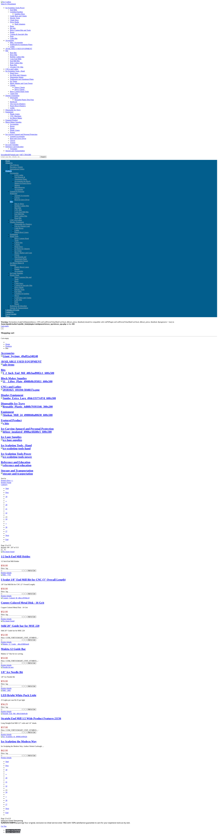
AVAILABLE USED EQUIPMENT (18, 49)
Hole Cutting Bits (16, 63)
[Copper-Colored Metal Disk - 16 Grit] (15, 598)
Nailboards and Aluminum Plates (22, 79)
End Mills (13, 10)
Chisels (12, 85)
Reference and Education (14, 147)
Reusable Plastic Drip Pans (24, 100)
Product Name (6, 483)
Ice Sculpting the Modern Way (19, 741)
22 (6, 513)
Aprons (12, 143)
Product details (6, 573)
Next (7, 535)
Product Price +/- (7, 480)
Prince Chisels (20, 87)
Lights (12, 47)
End (6, 539)
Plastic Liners (15, 114)
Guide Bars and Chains (18, 16)
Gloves (12, 141)
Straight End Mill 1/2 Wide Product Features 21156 (31, 718)
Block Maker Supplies (13, 122)
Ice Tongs (13, 81)
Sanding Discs (20, 14)
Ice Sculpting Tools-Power (15, 8)
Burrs (12, 26)
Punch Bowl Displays (18, 106)
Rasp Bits (13, 65)
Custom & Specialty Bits (19, 34)
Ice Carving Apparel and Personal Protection (21, 134)
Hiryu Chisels (19, 89)
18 (6, 497)
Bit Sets (13, 28)
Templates (13, 149)
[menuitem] (7, 161)
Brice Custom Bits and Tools (20, 30)
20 (6, 505)
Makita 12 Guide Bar (13, 648)
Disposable (14, 98)
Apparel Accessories (17, 136)
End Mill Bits (15, 61)
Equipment (9, 112)
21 (6, 509)
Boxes (12, 126)
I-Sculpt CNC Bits (16, 67)
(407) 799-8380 (25, 155)
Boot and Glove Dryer (18, 138)
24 (6, 519)
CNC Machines (15, 116)
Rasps (12, 32)
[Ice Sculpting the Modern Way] (14, 737)
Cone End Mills (15, 59)
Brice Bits (13, 55)
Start (7, 488)
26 (6, 527)
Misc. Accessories (16, 42)
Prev (7, 492)
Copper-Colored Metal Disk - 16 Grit (22, 602)
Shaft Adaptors (20, 24)
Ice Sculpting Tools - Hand (15, 71)
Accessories (9, 40)
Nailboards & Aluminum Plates (21, 45)
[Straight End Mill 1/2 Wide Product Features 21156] (14, 714)
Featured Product (11, 120)
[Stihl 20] (7, 621)
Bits (6, 51)
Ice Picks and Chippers (18, 75)
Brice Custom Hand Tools (19, 91)
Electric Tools (15, 18)
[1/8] (7, 667)
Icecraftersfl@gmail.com (10, 155)
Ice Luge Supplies (11, 145)
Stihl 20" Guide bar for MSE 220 (20, 625)
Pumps (12, 132)
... (6, 501)
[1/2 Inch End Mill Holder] (7, 552)
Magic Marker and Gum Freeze (21, 83)
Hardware (13, 102)
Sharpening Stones (16, 77)
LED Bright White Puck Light (18, 695)
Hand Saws (14, 73)
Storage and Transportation (15, 151)
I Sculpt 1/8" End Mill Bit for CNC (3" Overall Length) (33, 579)
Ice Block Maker (16, 118)
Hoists (12, 128)
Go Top (3, 826)
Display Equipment (12, 96)
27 (6, 531)
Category (4, 485)
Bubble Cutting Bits (17, 57)
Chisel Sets (14, 94)
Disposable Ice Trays (12, 110)
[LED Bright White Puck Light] (6, 690)
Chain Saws (14, 20)
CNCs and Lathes (11, 69)
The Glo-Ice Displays (17, 104)
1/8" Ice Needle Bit (12, 672)
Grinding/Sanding (16, 12)
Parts (12, 36)
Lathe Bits (13, 38)
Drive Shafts (14, 22)
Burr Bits (13, 53)
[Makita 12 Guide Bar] (15, 644)
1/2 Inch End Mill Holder (15, 556)
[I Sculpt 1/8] (6, 575)
